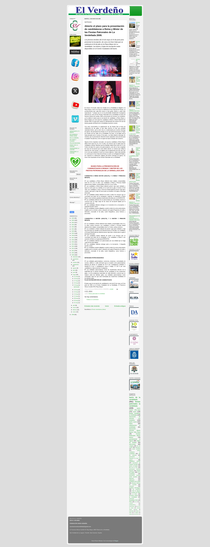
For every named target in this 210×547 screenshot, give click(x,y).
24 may (76, 283)
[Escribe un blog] (87, 291)
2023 (73, 224)
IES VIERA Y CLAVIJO (73, 140)
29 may (76, 278)
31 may (76, 276)
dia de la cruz (133, 467)
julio (74, 270)
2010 (73, 252)
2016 (73, 239)
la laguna (136, 512)
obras (130, 423)
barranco (138, 447)
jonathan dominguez (134, 487)
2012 (73, 248)
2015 (73, 242)
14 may (76, 294)
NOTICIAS (76, 287)
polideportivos (132, 504)
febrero (75, 309)
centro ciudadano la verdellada (134, 452)
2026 (73, 218)
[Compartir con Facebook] (90, 291)
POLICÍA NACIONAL (75, 143)
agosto (75, 268)
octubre (75, 262)
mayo (74, 274)
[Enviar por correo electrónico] (85, 291)
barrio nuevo (133, 422)
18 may (76, 289)
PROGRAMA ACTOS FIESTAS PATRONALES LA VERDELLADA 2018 (134, 218)
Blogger (116, 540)
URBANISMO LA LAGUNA (74, 152)
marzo (74, 307)
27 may (76, 280)
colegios (131, 446)
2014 (73, 244)
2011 (73, 250)
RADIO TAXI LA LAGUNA (74, 146)
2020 (73, 231)
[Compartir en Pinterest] (91, 291)
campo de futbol (136, 492)
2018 (73, 235)
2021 (73, 229)
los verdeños (136, 489)
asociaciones (136, 514)
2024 (73, 222)
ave (136, 501)
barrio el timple (133, 466)
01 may (76, 302)
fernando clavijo (133, 495)
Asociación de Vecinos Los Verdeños (134, 418)
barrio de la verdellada (134, 398)
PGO (130, 501)
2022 (73, 226)
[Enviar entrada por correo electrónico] (117, 289)
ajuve (134, 411)
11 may (76, 296)
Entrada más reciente (92, 306)
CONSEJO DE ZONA (134, 481)
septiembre (76, 264)
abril (74, 305)
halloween (131, 480)
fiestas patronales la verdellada (97, 293)
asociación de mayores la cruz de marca (134, 458)
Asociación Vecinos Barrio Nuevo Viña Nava (134, 430)
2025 (73, 220)
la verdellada (133, 497)
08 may (76, 298)
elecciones (132, 444)
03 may (76, 300)
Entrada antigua (120, 306)
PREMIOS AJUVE (134, 461)
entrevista (131, 511)
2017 (73, 237)
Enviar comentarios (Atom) (99, 309)
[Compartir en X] (88, 291)
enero (74, 312)
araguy (130, 514)
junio (74, 272)
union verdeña (136, 449)
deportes (131, 478)
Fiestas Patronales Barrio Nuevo (134, 435)
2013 (73, 246)
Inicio (107, 306)
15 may (76, 291)
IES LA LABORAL (74, 138)
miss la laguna (136, 490)
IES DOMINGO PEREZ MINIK (74, 135)
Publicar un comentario (93, 299)
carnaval (131, 486)
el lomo (134, 494)
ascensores (131, 506)
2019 (73, 233)
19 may (76, 285)
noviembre (75, 259)
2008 (73, 314)
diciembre (75, 256)
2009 (73, 255)
